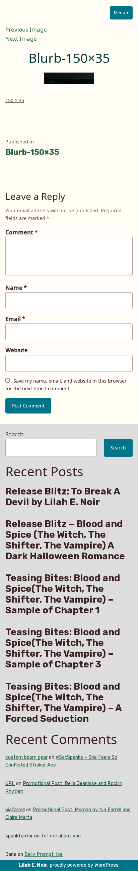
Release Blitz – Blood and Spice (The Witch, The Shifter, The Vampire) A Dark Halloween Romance (65, 540)
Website (16, 350)
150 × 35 (14, 100)
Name (16, 288)
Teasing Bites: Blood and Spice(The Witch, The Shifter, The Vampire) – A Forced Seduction (63, 702)
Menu (123, 12)
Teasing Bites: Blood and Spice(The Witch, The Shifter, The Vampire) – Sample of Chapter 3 (62, 648)
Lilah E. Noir (33, 865)
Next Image (21, 38)
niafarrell (15, 810)
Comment (21, 232)
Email (15, 319)
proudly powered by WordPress (84, 865)
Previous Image (26, 29)
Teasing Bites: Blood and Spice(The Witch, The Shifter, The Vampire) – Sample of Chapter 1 (62, 594)
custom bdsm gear (26, 757)
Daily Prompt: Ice (43, 854)
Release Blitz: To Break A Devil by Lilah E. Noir (62, 497)
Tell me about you (61, 836)
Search (14, 434)
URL (10, 783)
